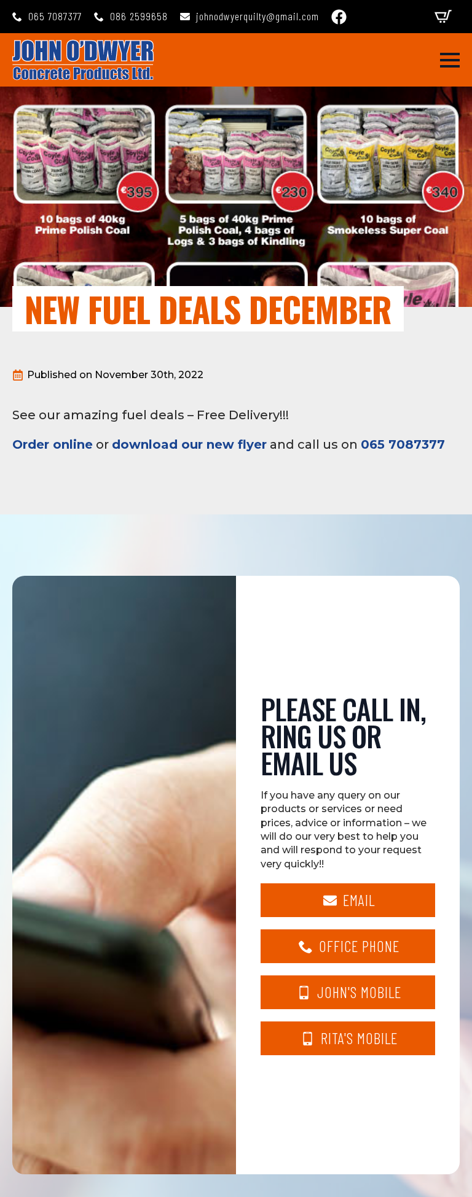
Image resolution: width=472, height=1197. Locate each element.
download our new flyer (189, 444)
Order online (52, 444)
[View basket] (443, 16)
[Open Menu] (450, 60)
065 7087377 (403, 444)
